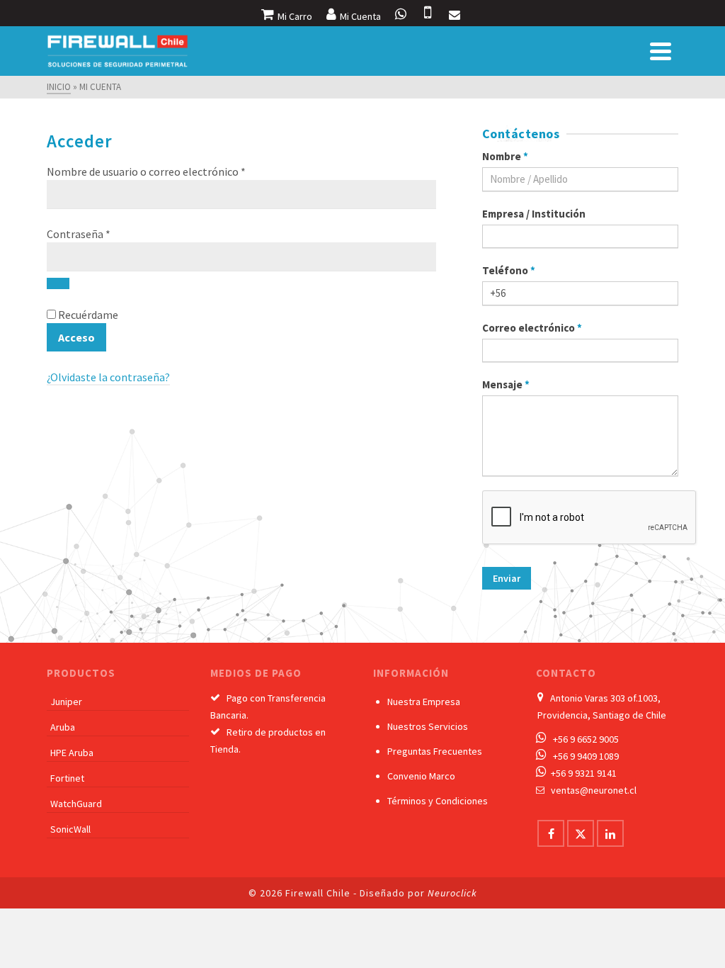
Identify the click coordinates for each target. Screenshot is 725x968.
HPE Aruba (71, 752)
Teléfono (508, 270)
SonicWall (70, 829)
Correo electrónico (532, 327)
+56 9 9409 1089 (586, 756)
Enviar (506, 578)
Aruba (62, 727)
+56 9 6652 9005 (586, 739)
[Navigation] (660, 51)
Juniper (66, 701)
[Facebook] (550, 833)
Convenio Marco (421, 776)
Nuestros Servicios (427, 726)
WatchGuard (76, 803)
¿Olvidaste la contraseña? (108, 377)
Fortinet (67, 778)
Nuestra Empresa (423, 701)
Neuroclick (452, 893)
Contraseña (107, 233)
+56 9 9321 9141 (584, 773)
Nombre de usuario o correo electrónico (174, 171)
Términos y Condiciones (437, 800)
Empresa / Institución (534, 213)
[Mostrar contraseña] (58, 283)
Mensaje (506, 384)
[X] (580, 833)
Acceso (76, 337)
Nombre (505, 156)
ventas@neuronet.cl (593, 790)
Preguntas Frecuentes (434, 751)
